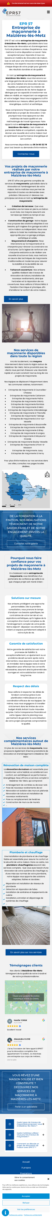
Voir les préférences (26, 1209)
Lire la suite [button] (11, 1060)
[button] (48, 1179)
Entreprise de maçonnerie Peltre (27, 398)
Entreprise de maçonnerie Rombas (27, 404)
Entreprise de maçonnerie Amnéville (27, 427)
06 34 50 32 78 (40, 144)
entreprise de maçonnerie (30, 75)
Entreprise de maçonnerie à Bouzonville (27, 424)
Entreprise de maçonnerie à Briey (27, 430)
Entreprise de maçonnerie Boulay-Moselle (28, 441)
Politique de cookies (16, 1215)
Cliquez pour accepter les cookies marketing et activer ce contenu (26, 997)
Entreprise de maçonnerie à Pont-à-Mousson (27, 446)
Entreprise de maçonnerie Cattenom (27, 395)
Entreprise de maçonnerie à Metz (27, 407)
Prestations (26, 1173)
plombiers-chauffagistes (20, 865)
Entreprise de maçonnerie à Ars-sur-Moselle (27, 420)
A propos (26, 1167)
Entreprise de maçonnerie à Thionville (27, 413)
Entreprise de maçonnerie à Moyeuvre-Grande (27, 437)
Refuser (26, 1203)
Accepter (26, 1196)
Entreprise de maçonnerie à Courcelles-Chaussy (27, 391)
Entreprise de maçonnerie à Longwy (28, 433)
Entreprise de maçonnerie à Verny (27, 453)
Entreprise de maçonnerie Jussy (27, 450)
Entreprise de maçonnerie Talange (27, 415)
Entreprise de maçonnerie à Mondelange (27, 410)
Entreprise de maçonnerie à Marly (27, 401)
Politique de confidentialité (33, 1215)
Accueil (26, 1162)
